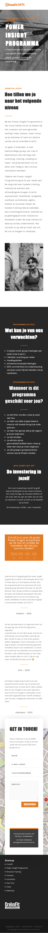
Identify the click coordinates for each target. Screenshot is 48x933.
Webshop (10, 890)
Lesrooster (11, 879)
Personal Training (14, 872)
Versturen (30, 804)
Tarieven (10, 875)
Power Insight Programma (17, 868)
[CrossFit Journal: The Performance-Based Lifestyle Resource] (12, 909)
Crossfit (10, 864)
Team (9, 887)
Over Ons (10, 883)
